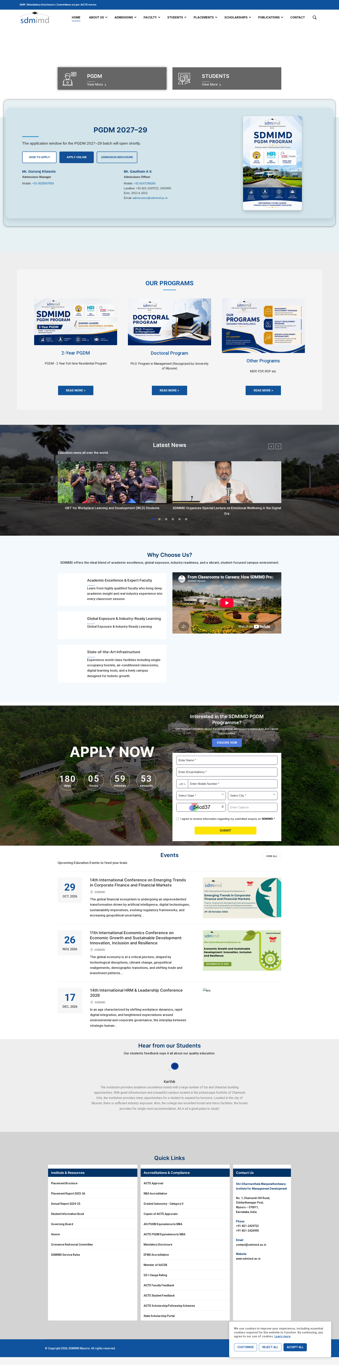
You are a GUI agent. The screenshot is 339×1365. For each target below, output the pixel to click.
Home (76, 17)
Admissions (124, 17)
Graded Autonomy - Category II (163, 1203)
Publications (269, 17)
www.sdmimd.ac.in (248, 1258)
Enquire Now (227, 742)
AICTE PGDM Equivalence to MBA (164, 1234)
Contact (297, 17)
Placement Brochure (64, 1183)
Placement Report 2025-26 (68, 1193)
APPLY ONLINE (77, 157)
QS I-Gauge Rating (155, 1275)
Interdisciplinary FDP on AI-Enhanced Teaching (112, 508)
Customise (245, 1347)
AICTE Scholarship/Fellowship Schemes (169, 1305)
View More (95, 84)
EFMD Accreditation (156, 1254)
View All (271, 856)
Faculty (150, 17)
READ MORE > (75, 390)
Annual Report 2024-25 (65, 1203)
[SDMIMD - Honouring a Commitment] (35, 17)
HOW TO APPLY (39, 157)
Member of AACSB (155, 1265)
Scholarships (236, 17)
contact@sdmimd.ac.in (251, 1244)
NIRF (23, 4)
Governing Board (62, 1224)
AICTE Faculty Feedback (159, 1285)
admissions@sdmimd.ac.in (150, 198)
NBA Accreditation (155, 1193)
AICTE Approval (153, 1183)
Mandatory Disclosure (41, 4)
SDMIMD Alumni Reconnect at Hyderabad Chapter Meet (227, 508)
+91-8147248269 (144, 183)
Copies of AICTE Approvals (161, 1213)
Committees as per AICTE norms (76, 4)
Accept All (295, 1347)
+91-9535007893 (43, 183)
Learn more (282, 1336)
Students (175, 17)
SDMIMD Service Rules (65, 1254)
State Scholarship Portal (159, 1316)
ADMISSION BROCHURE (117, 157)
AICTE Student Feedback (159, 1295)
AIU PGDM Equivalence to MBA (163, 1224)
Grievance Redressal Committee (72, 1244)
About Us (96, 17)
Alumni (55, 1234)
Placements (204, 17)
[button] (153, 519)
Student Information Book (67, 1213)
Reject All (270, 1347)
